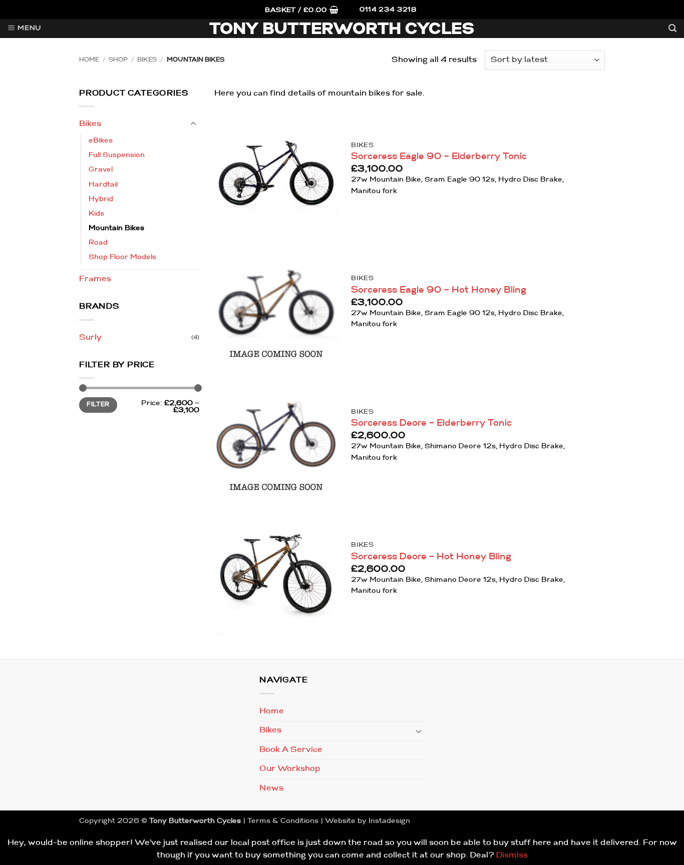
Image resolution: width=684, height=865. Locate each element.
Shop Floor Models (122, 257)
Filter (98, 405)
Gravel (101, 170)
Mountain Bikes (116, 228)
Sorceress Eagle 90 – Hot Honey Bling (438, 290)
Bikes (147, 60)
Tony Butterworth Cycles (342, 30)
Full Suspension (117, 155)
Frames (95, 279)
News (271, 788)
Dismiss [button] (512, 855)
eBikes (101, 141)
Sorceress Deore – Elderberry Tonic (431, 423)
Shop (118, 60)
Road (98, 243)
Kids (96, 214)
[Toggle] (193, 124)
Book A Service (290, 750)
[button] (301, 11)
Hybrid (101, 199)
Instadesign (389, 821)
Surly (90, 338)
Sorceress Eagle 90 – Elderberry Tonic (439, 157)
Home (89, 60)
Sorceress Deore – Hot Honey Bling (431, 557)
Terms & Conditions (282, 821)
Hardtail (103, 185)
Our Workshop (289, 769)
